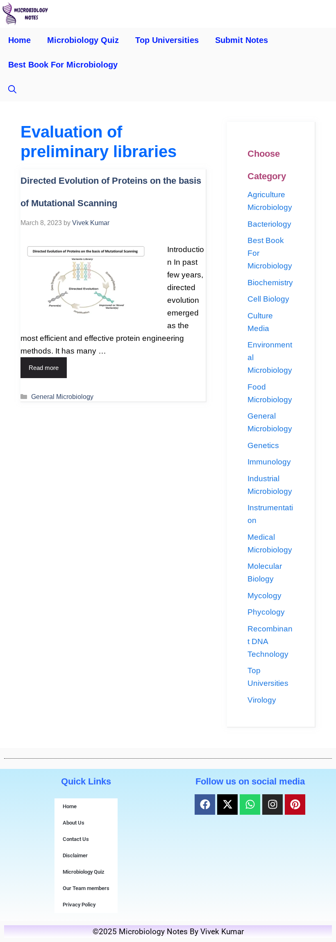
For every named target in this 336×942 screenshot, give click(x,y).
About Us (73, 823)
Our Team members (86, 888)
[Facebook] (205, 804)
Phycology (266, 612)
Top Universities (167, 40)
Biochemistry (270, 282)
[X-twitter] (227, 804)
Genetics (263, 445)
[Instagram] (272, 804)
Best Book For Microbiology (63, 64)
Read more (44, 367)
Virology (261, 700)
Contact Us (76, 839)
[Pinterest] (295, 804)
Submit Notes (241, 40)
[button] (12, 89)
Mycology (264, 595)
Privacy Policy (79, 904)
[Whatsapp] (250, 804)
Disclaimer (75, 855)
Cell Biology (268, 299)
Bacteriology (269, 224)
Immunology (269, 461)
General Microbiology (62, 396)
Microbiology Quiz (83, 40)
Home (19, 40)
